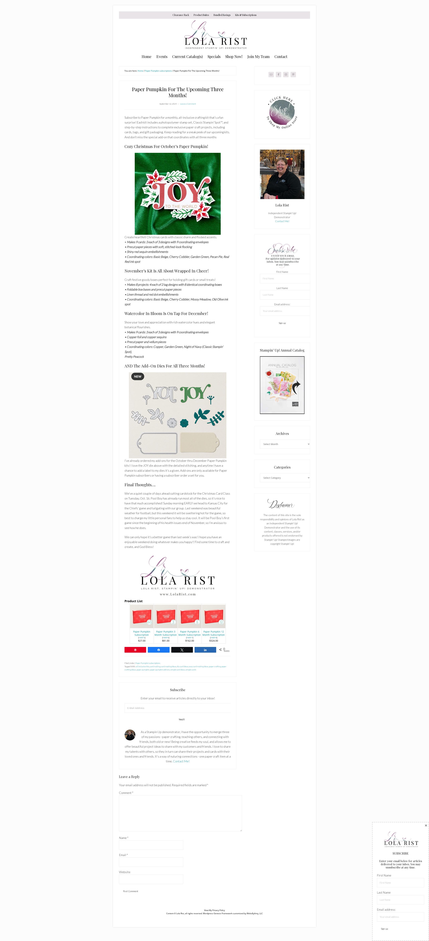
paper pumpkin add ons (160, 669)
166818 (214, 637)
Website (124, 872)
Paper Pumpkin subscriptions (147, 663)
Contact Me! (181, 761)
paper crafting (215, 666)
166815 (142, 637)
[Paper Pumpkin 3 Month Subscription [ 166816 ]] (165, 627)
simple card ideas (177, 669)
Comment (126, 793)
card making (155, 666)
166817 (190, 637)
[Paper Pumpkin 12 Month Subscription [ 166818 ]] (213, 627)
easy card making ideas (198, 666)
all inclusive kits (142, 666)
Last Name (282, 288)
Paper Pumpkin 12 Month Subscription (213, 633)
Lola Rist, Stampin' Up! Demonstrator (214, 35)
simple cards (191, 669)
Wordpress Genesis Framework (217, 913)
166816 (166, 637)
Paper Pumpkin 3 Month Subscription (166, 633)
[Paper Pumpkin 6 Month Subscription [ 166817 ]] (189, 627)
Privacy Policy (218, 910)
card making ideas (168, 666)
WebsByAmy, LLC (255, 913)
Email (123, 855)
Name (123, 838)
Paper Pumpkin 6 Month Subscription (189, 633)
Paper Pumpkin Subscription (141, 633)
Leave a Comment (188, 104)
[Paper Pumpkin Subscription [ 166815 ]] (142, 627)
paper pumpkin (143, 669)
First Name (282, 271)
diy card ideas (182, 666)
